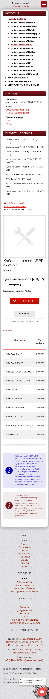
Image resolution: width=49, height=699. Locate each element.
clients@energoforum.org (17, 113)
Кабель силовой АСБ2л (22, 56)
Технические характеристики (24, 321)
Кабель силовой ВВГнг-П (23, 71)
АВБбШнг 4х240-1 (15, 363)
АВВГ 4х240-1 (13, 390)
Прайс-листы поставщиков (24, 620)
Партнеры (24, 557)
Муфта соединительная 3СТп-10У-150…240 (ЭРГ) (24, 185)
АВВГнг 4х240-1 (14, 417)
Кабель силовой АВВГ (21, 45)
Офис (8, 121)
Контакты (24, 566)
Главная (24, 544)
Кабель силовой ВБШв (22, 59)
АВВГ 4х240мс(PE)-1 (16, 408)
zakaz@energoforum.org (17, 110)
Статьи (24, 617)
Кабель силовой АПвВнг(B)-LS (25, 34)
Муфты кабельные (18, 78)
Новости (24, 614)
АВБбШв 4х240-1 (15, 354)
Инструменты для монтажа (23, 85)
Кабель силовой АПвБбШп (23, 26)
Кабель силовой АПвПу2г (23, 30)
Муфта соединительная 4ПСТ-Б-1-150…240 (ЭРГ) (24, 192)
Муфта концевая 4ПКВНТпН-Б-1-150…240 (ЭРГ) (24, 168)
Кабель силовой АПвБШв (23, 52)
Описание (24, 314)
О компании (25, 548)
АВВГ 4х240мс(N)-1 (15, 399)
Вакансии (25, 563)
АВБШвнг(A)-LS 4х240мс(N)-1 (21, 372)
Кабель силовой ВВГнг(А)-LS (24, 74)
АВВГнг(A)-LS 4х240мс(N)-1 (19, 426)
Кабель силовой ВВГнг (22, 67)
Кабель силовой (17, 19)
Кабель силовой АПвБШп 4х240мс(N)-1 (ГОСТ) (22, 141)
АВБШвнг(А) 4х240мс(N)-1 (19, 381)
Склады (9, 124)
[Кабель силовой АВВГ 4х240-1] (24, 236)
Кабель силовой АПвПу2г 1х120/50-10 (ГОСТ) (25, 147)
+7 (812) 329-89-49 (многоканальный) (24, 660)
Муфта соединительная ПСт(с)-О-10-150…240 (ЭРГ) (24, 161)
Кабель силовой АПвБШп (23, 23)
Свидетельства (24, 554)
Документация (24, 611)
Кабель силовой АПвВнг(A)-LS (25, 37)
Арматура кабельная (19, 82)
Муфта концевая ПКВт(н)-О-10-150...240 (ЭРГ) (25, 174)
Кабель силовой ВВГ (21, 63)
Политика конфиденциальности (25, 623)
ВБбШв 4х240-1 (14, 435)
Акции (25, 551)
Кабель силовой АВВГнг (22, 48)
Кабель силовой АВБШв (22, 41)
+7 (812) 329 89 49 (21, 6)
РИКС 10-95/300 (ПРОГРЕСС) (18, 179)
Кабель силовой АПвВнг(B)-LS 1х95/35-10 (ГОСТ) (23, 153)
